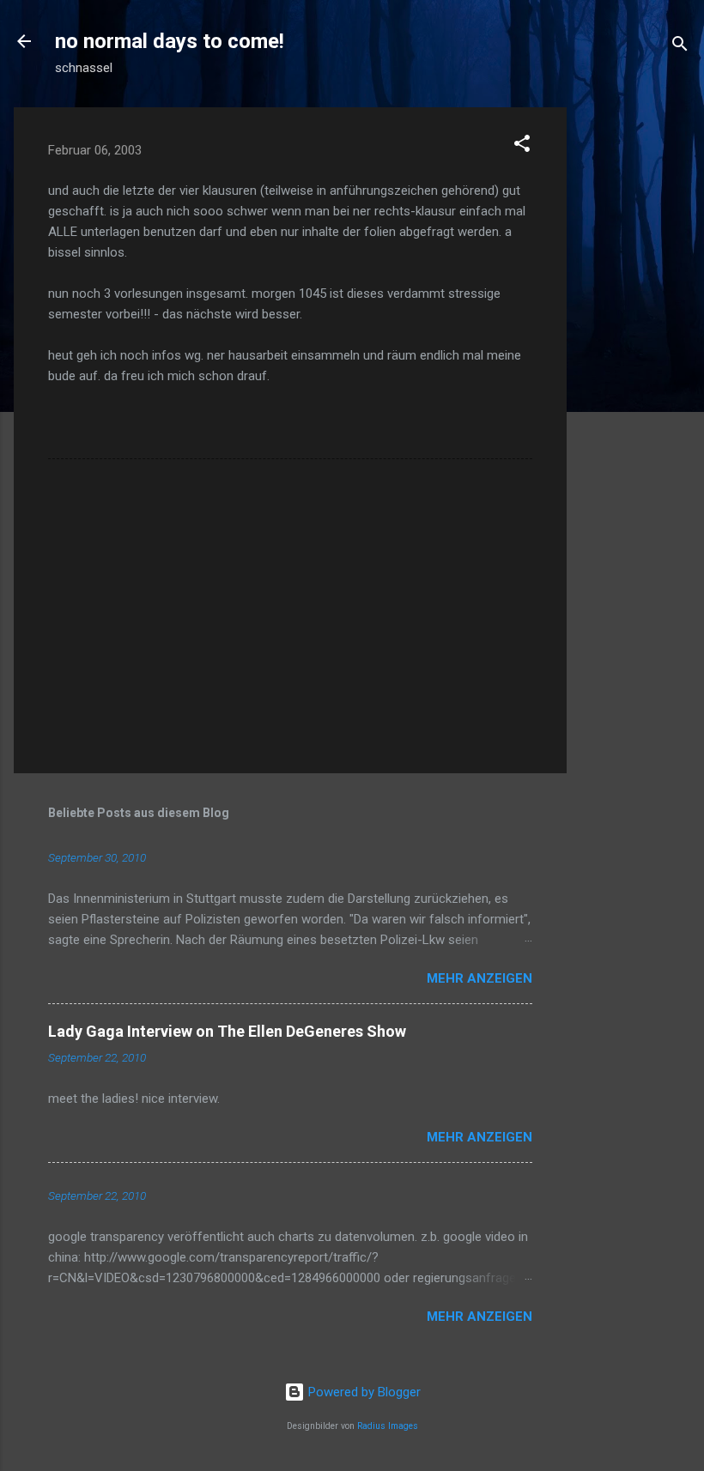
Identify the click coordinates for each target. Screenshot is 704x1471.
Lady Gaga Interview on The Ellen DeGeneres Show (227, 1031)
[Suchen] (680, 47)
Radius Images (387, 1426)
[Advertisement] (635, 364)
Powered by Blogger (363, 1392)
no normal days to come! (169, 41)
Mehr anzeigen (479, 978)
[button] (522, 146)
